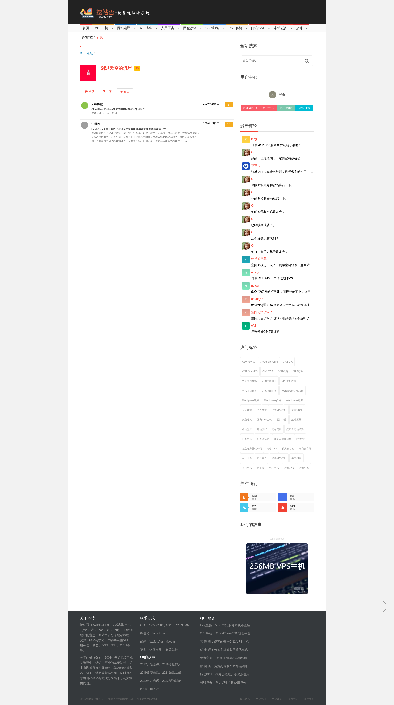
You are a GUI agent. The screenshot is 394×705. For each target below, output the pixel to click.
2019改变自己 (149, 672)
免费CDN (296, 409)
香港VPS (304, 467)
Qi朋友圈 (155, 649)
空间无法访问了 (262, 312)
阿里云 (260, 467)
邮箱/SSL (258, 27)
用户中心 (268, 108)
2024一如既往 (149, 689)
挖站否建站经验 (295, 429)
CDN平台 (206, 633)
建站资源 (277, 429)
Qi (252, 152)
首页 (86, 27)
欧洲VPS (301, 438)
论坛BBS (304, 108)
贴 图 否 (205, 666)
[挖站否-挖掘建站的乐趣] (132, 12)
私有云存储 (305, 448)
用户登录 (309, 699)
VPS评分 (206, 682)
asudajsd (257, 298)
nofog (255, 272)
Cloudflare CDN (269, 361)
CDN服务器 (248, 361)
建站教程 (247, 429)
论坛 (90, 53)
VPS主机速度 (249, 390)
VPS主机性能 (249, 381)
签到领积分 (250, 108)
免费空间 (206, 658)
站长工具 (247, 458)
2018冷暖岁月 (171, 664)
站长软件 (262, 458)
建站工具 (296, 419)
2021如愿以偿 (171, 672)
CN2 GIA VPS (250, 371)
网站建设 (123, 27)
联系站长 (172, 649)
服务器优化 (263, 438)
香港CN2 (289, 467)
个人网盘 (262, 409)
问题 (91, 91)
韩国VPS (274, 467)
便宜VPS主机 (279, 409)
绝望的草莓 (259, 258)
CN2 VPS (267, 371)
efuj (253, 325)
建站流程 (262, 429)
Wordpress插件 (272, 400)
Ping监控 (206, 625)
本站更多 (280, 27)
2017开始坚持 (149, 664)
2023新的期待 (171, 680)
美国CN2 (296, 458)
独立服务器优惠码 (252, 448)
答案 (109, 91)
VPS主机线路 (289, 381)
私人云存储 (288, 448)
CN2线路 (283, 371)
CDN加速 (212, 27)
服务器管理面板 (282, 438)
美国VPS (247, 467)
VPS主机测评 (269, 381)
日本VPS (247, 438)
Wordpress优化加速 (293, 390)
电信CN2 (272, 448)
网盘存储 (189, 27)
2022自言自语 (149, 680)
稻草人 (255, 165)
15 (137, 68)
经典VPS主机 (279, 458)
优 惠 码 (205, 649)
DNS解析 (235, 27)
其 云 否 (205, 641)
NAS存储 (298, 371)
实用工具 (167, 27)
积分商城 (286, 108)
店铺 (299, 27)
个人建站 (247, 409)
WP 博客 (145, 27)
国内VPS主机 (264, 419)
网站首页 (245, 699)
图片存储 (281, 419)
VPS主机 (101, 27)
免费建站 (247, 419)
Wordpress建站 (250, 400)
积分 (126, 91)
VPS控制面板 (269, 390)
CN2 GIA (288, 361)
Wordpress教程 (294, 400)
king (254, 139)
